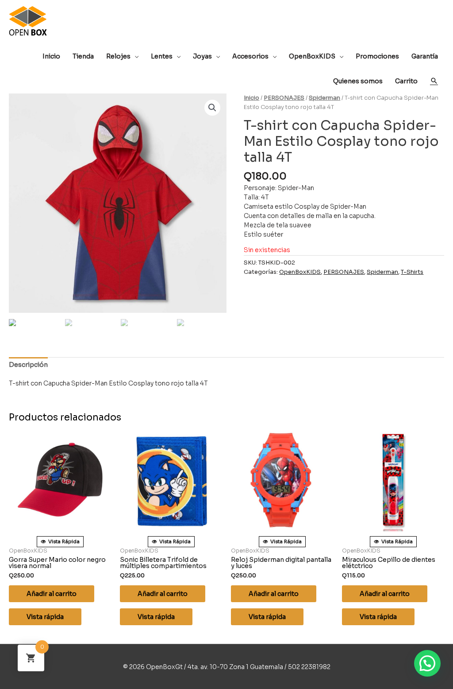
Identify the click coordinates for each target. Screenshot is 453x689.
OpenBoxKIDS (300, 272)
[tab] (28, 365)
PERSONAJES (284, 97)
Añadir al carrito (52, 594)
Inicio (251, 97)
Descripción (28, 365)
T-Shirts (412, 272)
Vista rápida (45, 617)
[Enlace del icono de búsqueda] (434, 81)
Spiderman (324, 97)
